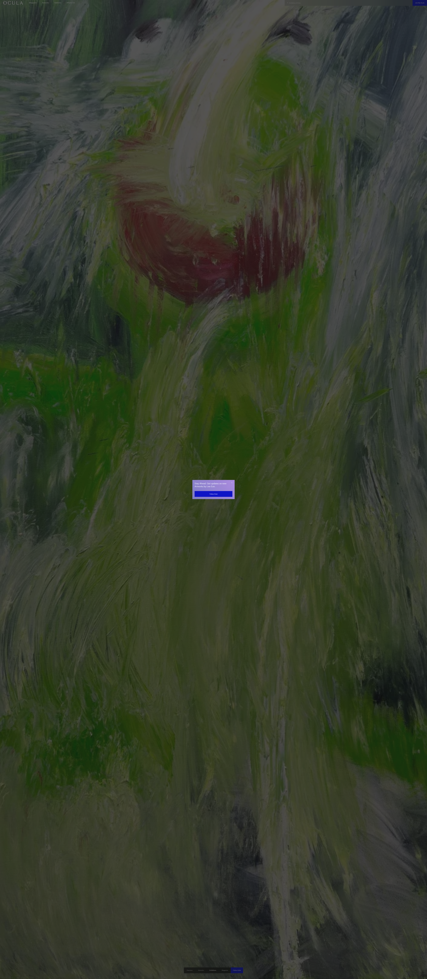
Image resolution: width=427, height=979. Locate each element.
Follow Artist (214, 494)
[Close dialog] (232, 483)
